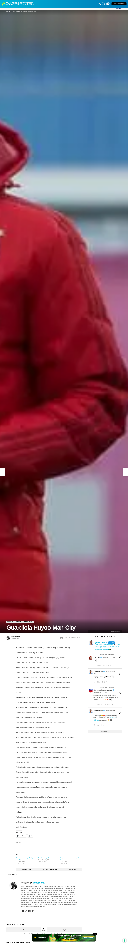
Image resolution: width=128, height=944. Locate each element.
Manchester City (14, 875)
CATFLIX (97, 657)
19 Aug (113, 657)
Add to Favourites (51, 869)
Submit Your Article (119, 3)
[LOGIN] (108, 3)
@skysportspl (97, 692)
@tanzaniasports (110, 671)
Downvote (64, 929)
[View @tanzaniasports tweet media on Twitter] (95, 660)
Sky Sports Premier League (103, 690)
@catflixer (105, 657)
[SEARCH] (103, 3)
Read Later (27, 869)
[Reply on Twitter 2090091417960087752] (95, 665)
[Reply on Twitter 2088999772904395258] (95, 725)
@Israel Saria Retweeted (107, 654)
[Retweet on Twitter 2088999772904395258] (98, 725)
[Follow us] (99, 3)
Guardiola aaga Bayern (45, 858)
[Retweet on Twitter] (98, 654)
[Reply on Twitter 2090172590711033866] (95, 682)
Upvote (23, 929)
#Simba (96, 720)
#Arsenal (113, 718)
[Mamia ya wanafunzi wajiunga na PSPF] (2, 472)
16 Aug (105, 692)
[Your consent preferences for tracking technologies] (124, 940)
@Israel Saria (98, 671)
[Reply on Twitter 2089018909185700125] (95, 705)
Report (74, 869)
